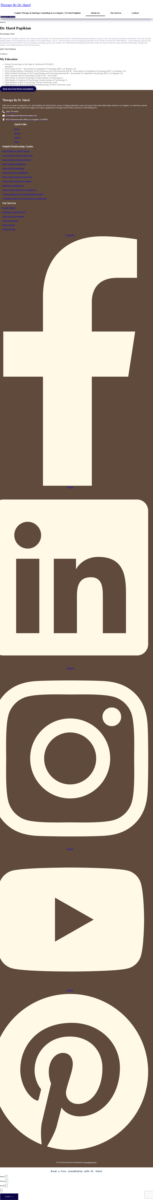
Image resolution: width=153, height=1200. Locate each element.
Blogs (16, 142)
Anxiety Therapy (8, 225)
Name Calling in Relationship (13, 168)
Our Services (115, 13)
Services (17, 133)
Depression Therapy (10, 221)
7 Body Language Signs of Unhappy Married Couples (22, 194)
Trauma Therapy (8, 229)
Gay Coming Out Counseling (13, 216)
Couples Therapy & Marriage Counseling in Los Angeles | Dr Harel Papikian (47, 13)
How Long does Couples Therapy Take (17, 155)
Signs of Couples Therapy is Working (16, 160)
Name (2, 1177)
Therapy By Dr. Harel (15, 5)
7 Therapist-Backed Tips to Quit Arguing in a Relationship (24, 198)
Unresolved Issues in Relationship (15, 173)
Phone (3, 1181)
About (16, 129)
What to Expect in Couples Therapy (16, 151)
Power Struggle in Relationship (14, 164)
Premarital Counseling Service (13, 212)
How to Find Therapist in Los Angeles (16, 181)
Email (2, 1186)
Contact (135, 13)
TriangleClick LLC (90, 1162)
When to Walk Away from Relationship (17, 177)
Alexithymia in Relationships (13, 185)
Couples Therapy (8, 208)
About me (95, 13)
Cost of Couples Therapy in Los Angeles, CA (19, 190)
